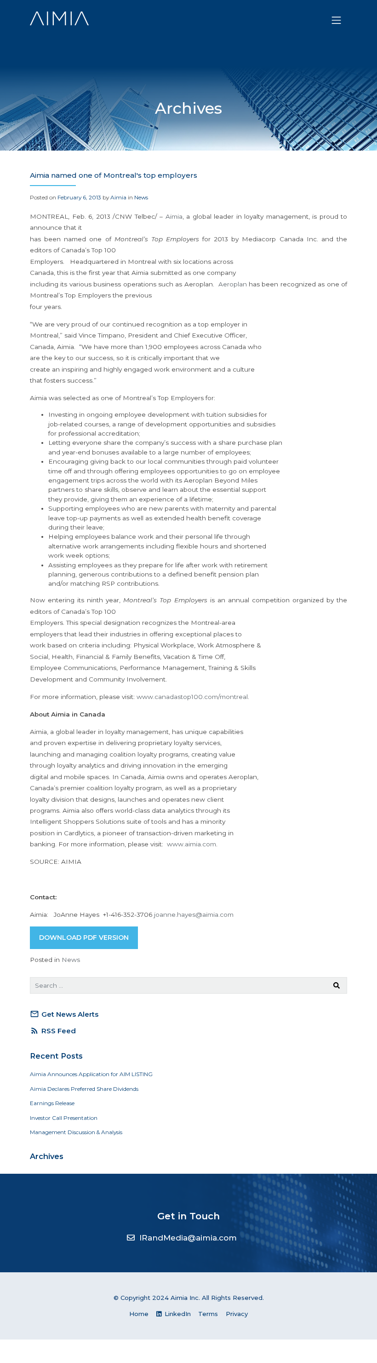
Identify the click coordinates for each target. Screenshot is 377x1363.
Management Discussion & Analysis (76, 1132)
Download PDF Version (84, 937)
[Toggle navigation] (336, 20)
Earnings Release (52, 1103)
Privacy (237, 1313)
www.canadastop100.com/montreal (192, 696)
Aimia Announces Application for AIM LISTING (91, 1074)
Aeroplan (232, 284)
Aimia (118, 197)
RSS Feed (53, 1030)
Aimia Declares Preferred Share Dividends (84, 1088)
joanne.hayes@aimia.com (194, 914)
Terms (208, 1313)
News (141, 197)
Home (139, 1313)
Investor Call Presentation (63, 1117)
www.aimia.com (191, 844)
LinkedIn (177, 1313)
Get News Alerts (64, 1014)
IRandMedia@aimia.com (188, 1237)
